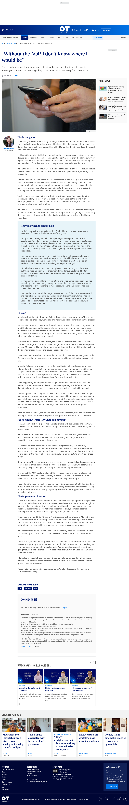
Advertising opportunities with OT (32, 800)
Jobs (3, 787)
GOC (35, 589)
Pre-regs (28, 589)
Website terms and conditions (55, 800)
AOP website (9, 30)
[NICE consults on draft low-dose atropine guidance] (90, 725)
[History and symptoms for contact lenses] (83, 676)
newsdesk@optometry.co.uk (38, 782)
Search (76, 30)
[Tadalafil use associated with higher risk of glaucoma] (39, 725)
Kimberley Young (8, 149)
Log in (97, 30)
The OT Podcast (63, 37)
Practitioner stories (110, 753)
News (25, 37)
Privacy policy (83, 800)
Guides (42, 37)
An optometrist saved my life (63, 734)
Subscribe (106, 30)
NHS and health (83, 753)
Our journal (98, 38)
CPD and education (8, 769)
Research (30, 753)
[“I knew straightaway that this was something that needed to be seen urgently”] (64, 725)
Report (23, 646)
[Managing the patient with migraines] (30, 676)
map (35, 776)
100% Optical (77, 37)
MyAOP (85, 30)
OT (3, 43)
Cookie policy (71, 800)
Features (33, 37)
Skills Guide (22, 685)
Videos (51, 37)
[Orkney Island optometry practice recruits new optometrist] (115, 725)
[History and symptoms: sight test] (56, 676)
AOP (20, 589)
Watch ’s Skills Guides (33, 665)
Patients (5, 753)
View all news (11, 43)
